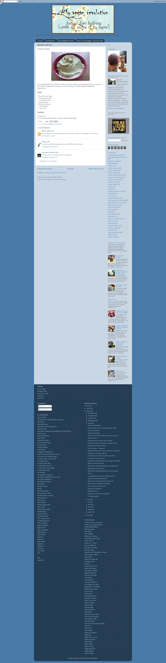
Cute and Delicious (90, 545)
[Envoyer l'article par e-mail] (46, 121)
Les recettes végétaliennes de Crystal (48, 477)
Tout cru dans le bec (43, 518)
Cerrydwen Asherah (48, 152)
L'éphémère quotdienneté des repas (48, 454)
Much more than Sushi (44, 493)
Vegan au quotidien (114, 232)
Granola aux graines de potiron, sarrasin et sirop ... (103, 443)
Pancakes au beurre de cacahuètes (98, 493)
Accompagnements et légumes (117, 157)
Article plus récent (44, 169)
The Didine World (42, 516)
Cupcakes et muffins (114, 179)
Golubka (87, 563)
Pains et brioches (113, 207)
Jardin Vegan (41, 449)
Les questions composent (45, 475)
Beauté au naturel (113, 161)
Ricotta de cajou (93, 491)
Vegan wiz (40, 537)
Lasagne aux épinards (94, 488)
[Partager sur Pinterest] (57, 121)
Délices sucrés (115, 155)
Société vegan (41, 511)
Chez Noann (41, 438)
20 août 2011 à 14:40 (48, 136)
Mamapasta (41, 484)
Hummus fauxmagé (94, 433)
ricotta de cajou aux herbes (68, 84)
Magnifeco (40, 560)
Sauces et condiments (114, 218)
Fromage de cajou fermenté (96, 458)
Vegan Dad (87, 635)
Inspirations (111, 193)
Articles (42, 406)
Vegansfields (41, 541)
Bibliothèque (111, 163)
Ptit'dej (110, 212)
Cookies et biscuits (113, 168)
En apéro (111, 186)
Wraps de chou (92, 438)
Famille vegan (41, 445)
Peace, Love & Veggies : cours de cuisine (90, 41)
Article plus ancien (96, 169)
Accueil (40, 41)
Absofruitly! (40, 422)
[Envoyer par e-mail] (50, 121)
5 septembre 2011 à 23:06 (50, 146)
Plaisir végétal (41, 502)
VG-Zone (40, 548)
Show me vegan (89, 602)
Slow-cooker (111, 221)
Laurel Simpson (89, 580)
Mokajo (39, 488)
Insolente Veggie (42, 447)
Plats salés (111, 209)
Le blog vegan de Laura (44, 465)
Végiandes (111, 234)
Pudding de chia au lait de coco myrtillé (122, 311)
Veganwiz (40, 544)
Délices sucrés (112, 182)
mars (90, 507)
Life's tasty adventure (90, 582)
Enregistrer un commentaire (48, 161)
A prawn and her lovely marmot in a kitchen (50, 419)
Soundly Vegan (89, 607)
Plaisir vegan (41, 500)
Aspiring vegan (41, 429)
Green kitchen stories (90, 566)
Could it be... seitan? (90, 543)
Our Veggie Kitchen (90, 596)
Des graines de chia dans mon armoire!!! (100, 440)
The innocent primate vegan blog (94, 623)
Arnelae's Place (42, 391)
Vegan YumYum (89, 646)
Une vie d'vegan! (42, 523)
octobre (90, 418)
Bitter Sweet (88, 531)
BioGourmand (41, 433)
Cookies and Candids (90, 536)
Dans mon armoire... (94, 430)
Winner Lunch (112, 237)
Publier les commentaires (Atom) (56, 172)
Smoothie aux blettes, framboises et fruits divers (121, 272)
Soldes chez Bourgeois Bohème (97, 478)
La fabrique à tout (42, 461)
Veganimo (40, 539)
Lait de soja (119, 371)
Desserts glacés (113, 184)
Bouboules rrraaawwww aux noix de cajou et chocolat (104, 461)
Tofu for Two (88, 628)
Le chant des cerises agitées (46, 468)
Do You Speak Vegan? (44, 442)
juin (89, 499)
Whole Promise (89, 653)
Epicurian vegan (89, 550)
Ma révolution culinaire (44, 481)
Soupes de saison (113, 225)
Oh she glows (88, 593)
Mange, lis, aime (42, 486)
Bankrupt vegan (89, 529)
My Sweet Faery (42, 498)
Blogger (95, 658)
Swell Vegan (88, 612)
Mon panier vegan (113, 205)
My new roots (88, 591)
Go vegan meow (89, 561)
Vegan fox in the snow (91, 637)
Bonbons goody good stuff (96, 463)
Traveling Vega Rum (43, 520)
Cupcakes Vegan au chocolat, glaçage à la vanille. (122, 327)
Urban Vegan (88, 630)
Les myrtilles (41, 472)
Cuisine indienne (113, 172)
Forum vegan (41, 389)
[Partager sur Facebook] (55, 121)
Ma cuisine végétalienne (44, 479)
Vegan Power (41, 534)
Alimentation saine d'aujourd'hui (47, 426)
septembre (91, 420)
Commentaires (44, 409)
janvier (90, 512)
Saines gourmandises (44, 509)
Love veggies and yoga (91, 584)
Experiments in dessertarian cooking (95, 552)
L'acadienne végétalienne (45, 452)
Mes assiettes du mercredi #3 (97, 486)
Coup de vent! (112, 299)
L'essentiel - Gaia (42, 393)
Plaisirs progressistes (43, 504)
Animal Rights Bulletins (91, 527)
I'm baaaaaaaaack (93, 496)
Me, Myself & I (50, 41)
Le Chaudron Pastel (43, 470)
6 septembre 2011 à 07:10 (50, 157)
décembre (91, 413)
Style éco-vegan (113, 228)
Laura (120, 79)
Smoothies (111, 223)
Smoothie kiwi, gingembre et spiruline (99, 483)
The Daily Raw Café (90, 619)
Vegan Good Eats (89, 639)
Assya (44, 141)
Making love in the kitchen (92, 586)
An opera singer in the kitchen (93, 522)
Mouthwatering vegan (91, 589)
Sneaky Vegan (88, 605)
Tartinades (111, 230)
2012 (88, 408)
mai (89, 502)
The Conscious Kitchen (91, 616)
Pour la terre (41, 507)
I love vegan (88, 577)
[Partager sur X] (54, 121)
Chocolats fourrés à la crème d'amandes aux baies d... (104, 451)
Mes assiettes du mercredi (116, 202)
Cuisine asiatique (113, 170)
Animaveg (40, 396)
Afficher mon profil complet (116, 108)
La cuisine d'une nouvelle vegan (47, 456)
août (89, 423)
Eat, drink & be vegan (91, 547)
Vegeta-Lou (40, 546)
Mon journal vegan (43, 491)
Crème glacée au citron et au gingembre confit (102, 428)
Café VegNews (88, 534)
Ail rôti (89, 473)
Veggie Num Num (89, 648)
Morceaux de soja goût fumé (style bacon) (100, 481)
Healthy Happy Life (90, 573)
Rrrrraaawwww (112, 214)
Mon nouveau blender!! (120, 256)
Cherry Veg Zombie (43, 435)
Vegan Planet (88, 642)
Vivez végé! (40, 550)
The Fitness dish (89, 621)
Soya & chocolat (42, 514)
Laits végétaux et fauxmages (53, 124)
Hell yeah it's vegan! (90, 575)
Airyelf (83, 658)
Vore (38, 553)
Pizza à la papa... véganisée (96, 448)
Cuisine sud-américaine (115, 177)
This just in (87, 626)
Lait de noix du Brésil (94, 425)
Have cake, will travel (90, 570)
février (90, 509)
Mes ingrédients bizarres (66, 41)
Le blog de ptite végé (43, 463)
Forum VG (40, 398)
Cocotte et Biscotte (43, 440)
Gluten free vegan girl (91, 559)
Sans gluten (111, 216)
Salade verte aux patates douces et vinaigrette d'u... (103, 466)
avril (89, 504)
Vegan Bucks (41, 527)
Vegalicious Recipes (90, 632)
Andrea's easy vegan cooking (93, 524)
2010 (88, 515)
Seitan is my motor (90, 600)
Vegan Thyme (88, 644)
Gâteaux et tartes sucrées (116, 191)
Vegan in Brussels (42, 530)
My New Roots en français (45, 495)
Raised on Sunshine (90, 598)
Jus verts (110, 195)
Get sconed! (88, 557)
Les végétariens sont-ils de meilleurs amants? (102, 476)
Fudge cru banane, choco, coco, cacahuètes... (121, 343)
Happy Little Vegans (90, 568)
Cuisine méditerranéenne (115, 175)
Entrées (110, 189)
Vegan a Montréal (42, 525)
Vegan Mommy (41, 532)
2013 (88, 406)
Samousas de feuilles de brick (97, 445)
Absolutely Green (42, 424)
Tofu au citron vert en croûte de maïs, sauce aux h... (104, 435)
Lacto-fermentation (114, 198)
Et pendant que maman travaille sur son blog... (102, 455)
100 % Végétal (41, 417)
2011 (88, 411)
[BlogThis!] (52, 121)
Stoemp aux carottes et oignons (97, 453)
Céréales (110, 166)
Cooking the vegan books (92, 538)
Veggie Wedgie (89, 651)
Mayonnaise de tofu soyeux (96, 468)
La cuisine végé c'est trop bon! (46, 458)
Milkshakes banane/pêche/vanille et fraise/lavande (103, 471)
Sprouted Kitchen (89, 609)
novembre (91, 415)
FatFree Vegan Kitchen (91, 554)
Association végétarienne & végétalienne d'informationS (54, 431)
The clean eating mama (91, 614)
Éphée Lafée (46, 131)
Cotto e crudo (88, 540)
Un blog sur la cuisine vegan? (117, 242)
